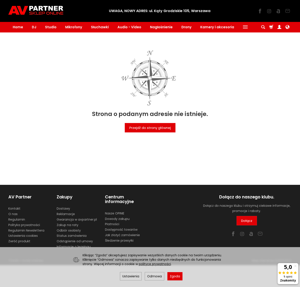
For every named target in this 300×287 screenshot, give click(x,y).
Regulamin (16, 219)
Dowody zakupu (117, 219)
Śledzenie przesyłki (119, 240)
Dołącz (246, 220)
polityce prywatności (155, 264)
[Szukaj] (263, 27)
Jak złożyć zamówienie (122, 235)
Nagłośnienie (161, 27)
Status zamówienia (72, 236)
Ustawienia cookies (23, 236)
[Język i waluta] (287, 27)
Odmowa (154, 276)
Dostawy (63, 208)
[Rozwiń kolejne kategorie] (245, 27)
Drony (186, 27)
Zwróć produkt (19, 241)
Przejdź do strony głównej (150, 127)
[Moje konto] (279, 27)
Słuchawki (100, 27)
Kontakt (14, 208)
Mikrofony (73, 27)
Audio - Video (129, 27)
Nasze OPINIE (114, 213)
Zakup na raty (67, 225)
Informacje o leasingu (74, 246)
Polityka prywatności (24, 225)
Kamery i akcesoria (217, 27)
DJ (34, 27)
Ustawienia (130, 276)
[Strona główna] (35, 10)
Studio (50, 27)
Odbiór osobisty (69, 230)
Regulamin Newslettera (26, 230)
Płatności (112, 224)
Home (18, 27)
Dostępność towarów (121, 229)
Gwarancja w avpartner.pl (77, 219)
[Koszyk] (271, 27)
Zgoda (175, 276)
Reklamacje (66, 214)
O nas (13, 214)
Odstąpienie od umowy (75, 241)
